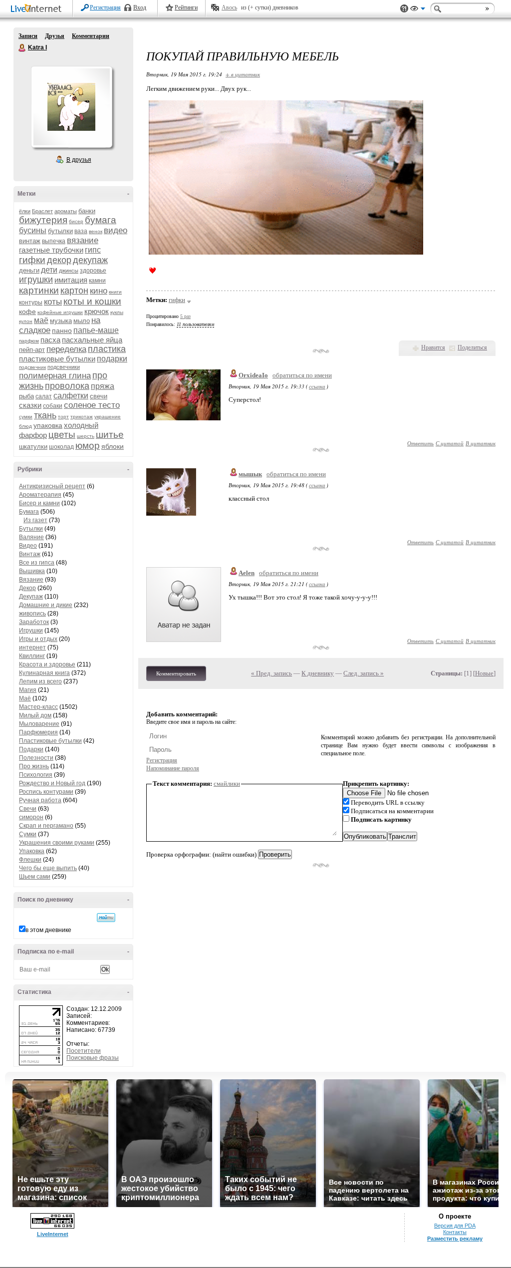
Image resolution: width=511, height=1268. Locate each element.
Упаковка (31, 851)
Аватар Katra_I (71, 106)
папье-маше (96, 330)
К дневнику (317, 673)
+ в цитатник (243, 74)
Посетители (83, 1050)
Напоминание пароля (172, 768)
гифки (32, 260)
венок (95, 231)
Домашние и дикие (45, 605)
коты (53, 302)
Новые (484, 673)
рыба (26, 396)
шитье (110, 434)
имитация (70, 280)
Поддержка (404, 8)
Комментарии (90, 35)
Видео (28, 545)
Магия (27, 689)
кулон (25, 321)
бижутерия (43, 220)
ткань (45, 415)
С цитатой (450, 443)
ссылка (317, 386)
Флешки (30, 859)
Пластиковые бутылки (50, 740)
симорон (31, 817)
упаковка (47, 425)
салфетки (70, 395)
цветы (61, 434)
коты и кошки (92, 301)
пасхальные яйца (92, 339)
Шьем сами (34, 876)
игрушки (36, 280)
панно (62, 330)
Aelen (247, 573)
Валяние (31, 537)
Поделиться (472, 347)
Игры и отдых (38, 638)
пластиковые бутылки (57, 358)
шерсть (85, 436)
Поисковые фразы (92, 1057)
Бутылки (31, 528)
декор (59, 260)
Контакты (455, 1232)
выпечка (53, 241)
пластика (107, 349)
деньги (29, 270)
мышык (250, 474)
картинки (39, 290)
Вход (139, 7)
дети (49, 270)
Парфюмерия (38, 732)
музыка (61, 320)
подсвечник (32, 367)
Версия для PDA (455, 1226)
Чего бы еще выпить (48, 868)
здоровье (93, 270)
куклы (116, 312)
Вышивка (32, 571)
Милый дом (35, 715)
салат (43, 396)
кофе (27, 312)
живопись (32, 613)
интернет (32, 647)
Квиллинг (32, 655)
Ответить (420, 443)
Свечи (27, 808)
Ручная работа (40, 800)
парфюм (29, 340)
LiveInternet (38, 9)
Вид (417, 10)
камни (97, 280)
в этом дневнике (48, 930)
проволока (67, 386)
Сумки (27, 834)
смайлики (227, 783)
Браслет (42, 211)
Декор (27, 588)
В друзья (78, 159)
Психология (35, 774)
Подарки (31, 749)
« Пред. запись (271, 673)
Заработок (34, 622)
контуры (30, 302)
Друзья (54, 35)
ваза (80, 231)
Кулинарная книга (44, 672)
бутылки (60, 231)
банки (86, 211)
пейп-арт (32, 349)
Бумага (29, 511)
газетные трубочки (51, 250)
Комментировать (176, 673)
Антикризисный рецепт (52, 486)
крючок (96, 311)
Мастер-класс (38, 706)
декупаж (90, 260)
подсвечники (63, 367)
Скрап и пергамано (46, 825)
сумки (25, 416)
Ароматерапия (40, 494)
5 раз (185, 316)
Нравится (433, 347)
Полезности (36, 757)
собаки (52, 405)
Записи (27, 35)
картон (74, 291)
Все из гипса (36, 562)
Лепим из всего (40, 681)
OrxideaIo (253, 375)
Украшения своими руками (56, 842)
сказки (30, 405)
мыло (81, 320)
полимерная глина (55, 375)
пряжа (102, 386)
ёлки (24, 211)
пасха (50, 339)
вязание (82, 240)
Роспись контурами (46, 791)
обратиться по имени (302, 375)
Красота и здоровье (47, 664)
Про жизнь (34, 766)
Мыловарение (39, 723)
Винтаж (29, 554)
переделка (66, 349)
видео (115, 230)
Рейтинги (186, 7)
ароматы (65, 211)
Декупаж (31, 596)
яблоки (112, 446)
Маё (25, 698)
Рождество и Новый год (52, 783)
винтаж (29, 241)
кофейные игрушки (60, 312)
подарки (112, 358)
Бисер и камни (39, 503)
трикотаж (81, 416)
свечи (98, 396)
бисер (76, 221)
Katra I (22, 48)
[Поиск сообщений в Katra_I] (106, 917)
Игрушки (31, 630)
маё (41, 320)
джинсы (68, 271)
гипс (93, 250)
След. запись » (363, 673)
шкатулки (33, 446)
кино (98, 291)
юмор (87, 445)
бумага (100, 220)
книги (115, 292)
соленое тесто (92, 405)
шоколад (61, 446)
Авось (229, 7)
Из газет (35, 520)
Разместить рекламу (455, 1239)
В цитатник (481, 443)
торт (63, 416)
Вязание (31, 579)
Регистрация (105, 7)
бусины (32, 230)
